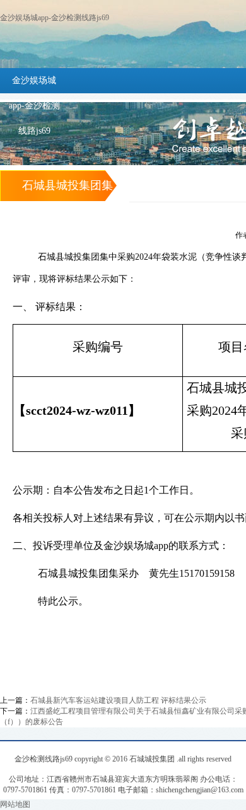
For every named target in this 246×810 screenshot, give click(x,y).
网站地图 (15, 804)
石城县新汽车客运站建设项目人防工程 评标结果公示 (118, 700)
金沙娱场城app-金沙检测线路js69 (54, 17)
